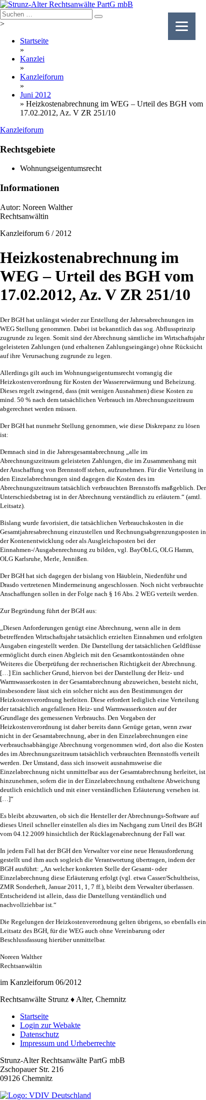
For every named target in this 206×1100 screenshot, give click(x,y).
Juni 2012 (35, 94)
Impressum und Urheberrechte (68, 1043)
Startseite (34, 40)
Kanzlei (32, 58)
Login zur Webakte (50, 1025)
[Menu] (182, 26)
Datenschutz (39, 1034)
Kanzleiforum (42, 76)
